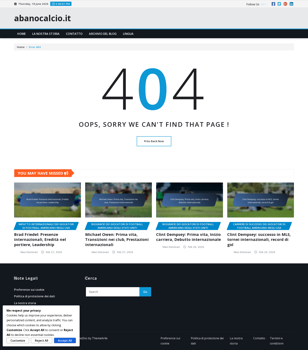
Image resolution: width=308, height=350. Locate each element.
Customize (18, 340)
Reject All (41, 340)
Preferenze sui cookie (29, 290)
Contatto (74, 34)
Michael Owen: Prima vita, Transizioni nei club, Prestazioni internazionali (117, 239)
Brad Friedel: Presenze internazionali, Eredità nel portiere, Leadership (40, 239)
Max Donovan (29, 252)
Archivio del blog (103, 34)
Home (21, 34)
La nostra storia (46, 34)
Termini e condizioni (276, 340)
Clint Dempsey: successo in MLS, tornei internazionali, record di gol (259, 239)
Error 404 (35, 47)
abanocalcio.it (42, 18)
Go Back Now (155, 141)
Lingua (128, 34)
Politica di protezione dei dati (34, 296)
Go (145, 292)
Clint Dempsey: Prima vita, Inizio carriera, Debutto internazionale (188, 237)
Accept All (65, 340)
